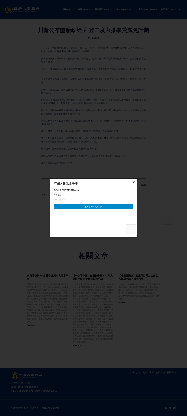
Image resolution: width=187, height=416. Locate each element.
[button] (134, 183)
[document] (93, 208)
